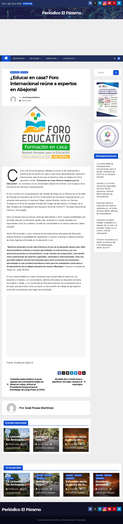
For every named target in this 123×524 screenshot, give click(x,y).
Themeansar (81, 520)
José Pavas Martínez (31, 97)
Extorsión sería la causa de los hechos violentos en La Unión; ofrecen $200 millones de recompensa (107, 208)
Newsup (70, 520)
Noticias (35, 58)
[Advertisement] (61, 37)
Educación (15, 72)
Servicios (51, 58)
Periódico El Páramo (61, 12)
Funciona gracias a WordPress (49, 520)
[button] (115, 58)
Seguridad (40, 478)
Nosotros (19, 58)
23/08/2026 (13, 489)
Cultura (40, 475)
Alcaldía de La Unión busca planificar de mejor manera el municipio (67, 382)
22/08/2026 (43, 489)
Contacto (69, 58)
